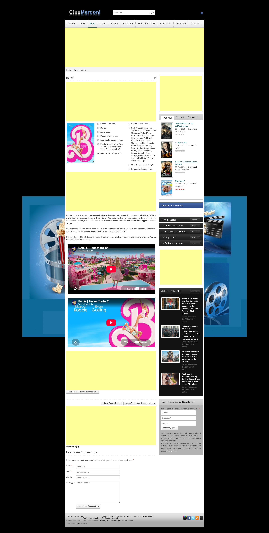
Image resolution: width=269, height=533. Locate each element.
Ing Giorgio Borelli (81, 523)
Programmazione (146, 23)
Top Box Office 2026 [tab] (179, 225)
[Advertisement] (134, 47)
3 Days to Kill (181, 143)
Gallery (114, 23)
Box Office (127, 23)
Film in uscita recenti (90, 518)
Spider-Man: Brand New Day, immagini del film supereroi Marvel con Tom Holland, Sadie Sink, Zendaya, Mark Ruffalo (191, 306)
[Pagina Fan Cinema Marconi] (202, 13)
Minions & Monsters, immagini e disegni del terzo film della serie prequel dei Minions (191, 356)
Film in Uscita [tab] (179, 219)
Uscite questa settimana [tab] (179, 231)
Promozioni (165, 23)
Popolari (167, 118)
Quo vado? (180, 181)
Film (92, 23)
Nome (69, 466)
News (82, 23)
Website (69, 477)
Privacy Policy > (172, 451)
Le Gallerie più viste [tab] (179, 243)
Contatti (195, 23)
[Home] (85, 15)
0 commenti (192, 129)
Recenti (180, 117)
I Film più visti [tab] (179, 237)
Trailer (102, 23)
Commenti (193, 117)
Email (69, 471)
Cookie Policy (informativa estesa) (120, 521)
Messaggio (70, 483)
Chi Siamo (181, 23)
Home (72, 23)
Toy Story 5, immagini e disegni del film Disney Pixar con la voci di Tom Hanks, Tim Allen (191, 379)
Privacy (103, 521)
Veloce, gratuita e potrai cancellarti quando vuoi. (180, 409)
